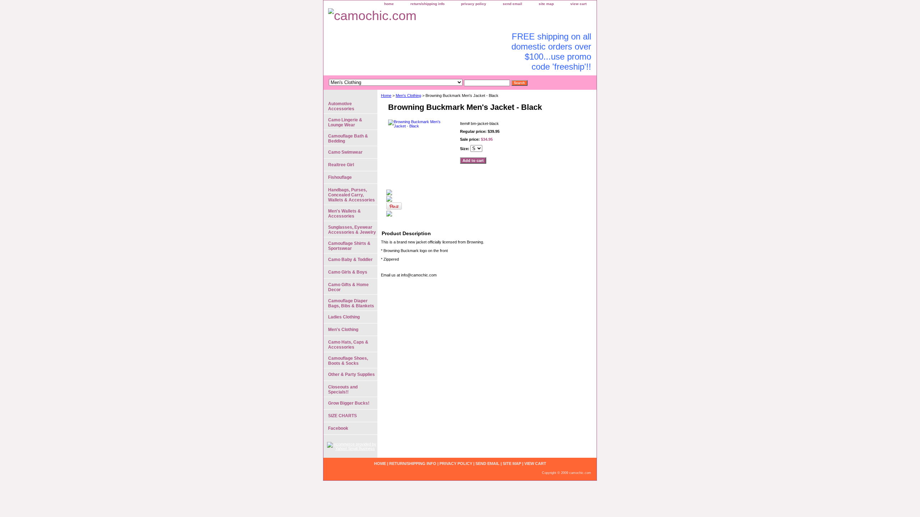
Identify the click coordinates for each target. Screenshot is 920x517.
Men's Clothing (408, 95)
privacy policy (473, 4)
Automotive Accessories (341, 106)
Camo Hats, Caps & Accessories (348, 345)
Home (386, 95)
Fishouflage (340, 177)
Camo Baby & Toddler (350, 259)
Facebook (338, 428)
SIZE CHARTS (342, 415)
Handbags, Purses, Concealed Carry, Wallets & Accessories (351, 194)
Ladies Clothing (344, 317)
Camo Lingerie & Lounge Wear (345, 122)
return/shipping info (427, 4)
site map (546, 4)
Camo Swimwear (345, 152)
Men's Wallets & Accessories (344, 214)
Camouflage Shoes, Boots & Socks (348, 361)
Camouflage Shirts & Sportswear (349, 246)
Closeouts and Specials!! (343, 390)
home (389, 4)
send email (512, 4)
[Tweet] (389, 194)
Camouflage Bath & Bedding (348, 139)
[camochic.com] (413, 16)
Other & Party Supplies (351, 374)
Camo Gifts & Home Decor (348, 287)
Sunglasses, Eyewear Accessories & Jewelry (352, 230)
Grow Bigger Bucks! (348, 403)
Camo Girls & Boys (347, 272)
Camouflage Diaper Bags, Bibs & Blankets (351, 303)
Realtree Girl (341, 164)
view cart (578, 4)
